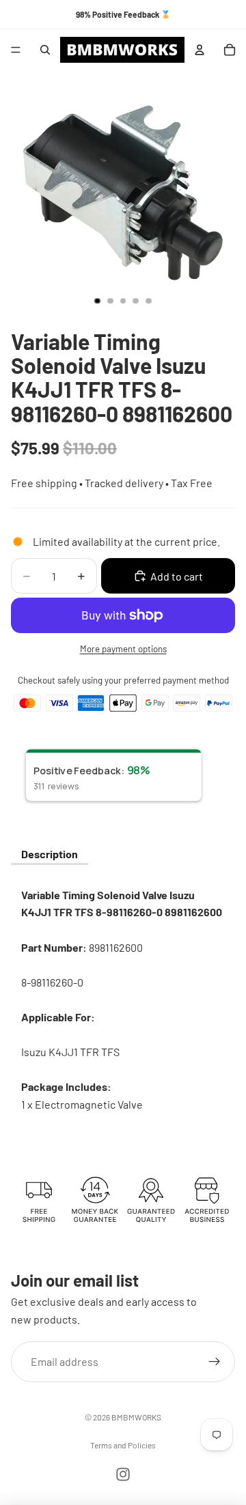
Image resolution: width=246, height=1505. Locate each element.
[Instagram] (123, 1474)
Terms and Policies (123, 1445)
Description (49, 853)
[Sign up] (214, 1362)
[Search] (45, 50)
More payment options (123, 648)
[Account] (199, 50)
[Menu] (15, 49)
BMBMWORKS (136, 1417)
